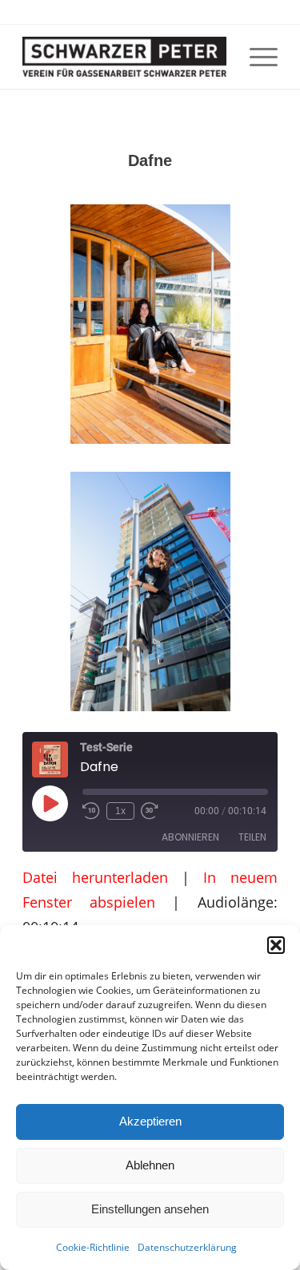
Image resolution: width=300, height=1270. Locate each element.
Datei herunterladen (94, 877)
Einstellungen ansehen (150, 1209)
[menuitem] (256, 57)
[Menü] (256, 57)
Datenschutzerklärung (187, 1247)
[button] (276, 945)
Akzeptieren (150, 1121)
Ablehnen (150, 1165)
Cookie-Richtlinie (93, 1247)
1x (120, 811)
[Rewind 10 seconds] (91, 811)
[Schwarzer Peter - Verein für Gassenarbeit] (124, 57)
